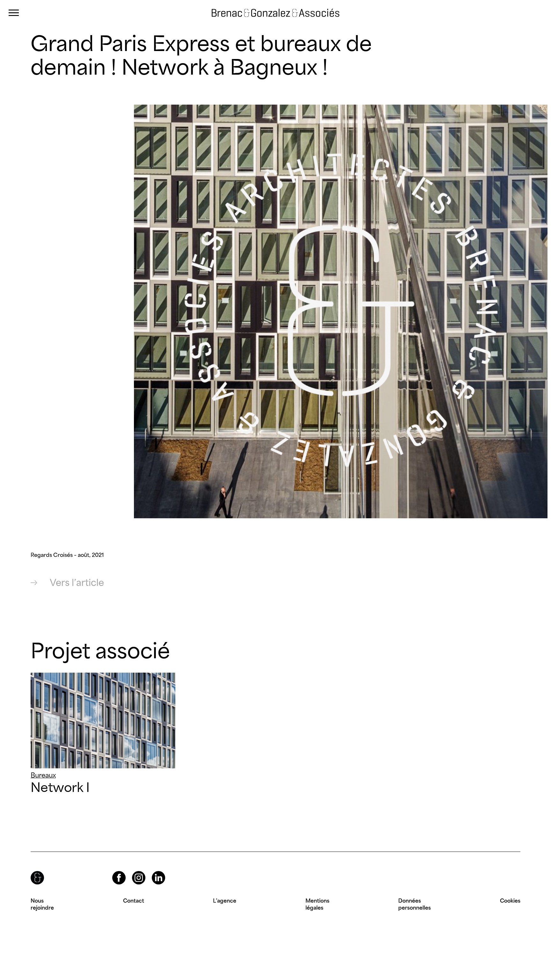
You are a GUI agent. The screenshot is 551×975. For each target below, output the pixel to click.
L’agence (224, 900)
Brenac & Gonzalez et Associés (258, 12)
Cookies (510, 900)
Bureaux (43, 775)
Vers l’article (77, 582)
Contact (133, 900)
